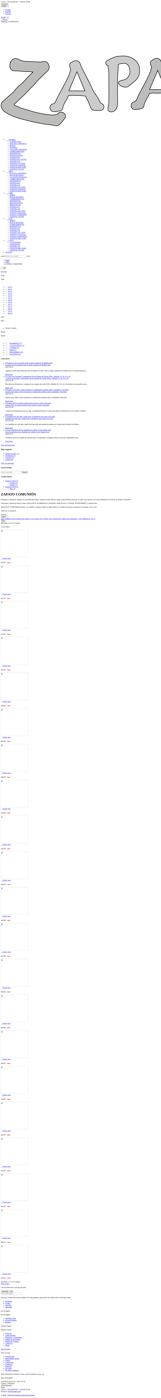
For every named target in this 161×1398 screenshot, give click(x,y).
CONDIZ (14, 348)
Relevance (21, 519)
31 (10, 293)
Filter (3, 521)
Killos (13, 350)
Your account (5, 1349)
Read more (9, 374)
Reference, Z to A (89, 519)
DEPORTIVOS (15, 153)
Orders (7, 1360)
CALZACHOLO (17, 346)
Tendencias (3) (10, 456)
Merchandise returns (12, 1358)
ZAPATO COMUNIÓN (18, 215)
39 (10, 311)
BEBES (12, 195)
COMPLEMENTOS (17, 151)
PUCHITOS (15, 354)
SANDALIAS (15, 157)
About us (8, 1333)
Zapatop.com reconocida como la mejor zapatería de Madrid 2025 (28, 365)
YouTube (8, 1305)
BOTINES (13, 148)
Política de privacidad (12, 1339)
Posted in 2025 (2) (11, 481)
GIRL (9, 193)
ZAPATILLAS (15, 161)
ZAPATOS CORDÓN (18, 165)
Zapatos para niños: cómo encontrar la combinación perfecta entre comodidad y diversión (36, 392)
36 (10, 304)
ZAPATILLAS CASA (17, 163)
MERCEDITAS (15, 205)
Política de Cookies (12, 1341)
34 (10, 300)
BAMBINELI (16, 343)
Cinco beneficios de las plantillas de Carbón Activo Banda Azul (27, 432)
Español (8, 10)
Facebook (8, 1301)
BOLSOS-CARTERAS (18, 144)
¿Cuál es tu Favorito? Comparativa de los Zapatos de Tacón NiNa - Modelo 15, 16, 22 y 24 (36, 378)
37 (10, 307)
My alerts (8, 1368)
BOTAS (12, 146)
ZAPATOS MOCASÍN (18, 167)
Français (8, 14)
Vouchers (8, 1366)
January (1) (13, 485)
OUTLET (8, 252)
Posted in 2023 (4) (11, 487)
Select (4, 517)
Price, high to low (64, 519)
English (8, 12)
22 (10, 289)
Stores (7, 1345)
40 (10, 313)
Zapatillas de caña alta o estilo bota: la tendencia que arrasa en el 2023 (29, 418)
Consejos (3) (9, 458)
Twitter (7, 1303)
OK (3, 268)
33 (10, 298)
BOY (9, 219)
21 (10, 287)
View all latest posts (8, 445)
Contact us (9, 1343)
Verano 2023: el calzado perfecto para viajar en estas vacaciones (27, 405)
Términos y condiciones (13, 1337)
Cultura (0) (9, 460)
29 (10, 291)
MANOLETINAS (16, 155)
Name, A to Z (30, 519)
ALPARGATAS (15, 142)
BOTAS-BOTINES (17, 175)
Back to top (6, 1284)
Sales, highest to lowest (9, 519)
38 (10, 309)
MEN (9, 171)
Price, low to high (51, 519)
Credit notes (9, 1362)
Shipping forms (10, 1318)
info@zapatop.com (14, 1391)
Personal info (9, 1356)
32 (10, 296)
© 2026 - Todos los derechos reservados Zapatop (18, 1395)
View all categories (7, 463)
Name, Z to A (40, 519)
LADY (9, 240)
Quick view (6, 558)
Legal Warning (10, 1335)
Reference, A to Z (76, 519)
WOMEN (10, 140)
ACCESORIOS (15, 242)
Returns (8, 1322)
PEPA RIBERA (16, 352)
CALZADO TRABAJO (18, 149)
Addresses (8, 1364)
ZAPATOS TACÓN (17, 169)
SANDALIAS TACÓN (18, 159)
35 (10, 302)
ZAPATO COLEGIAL (18, 213)
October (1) (14, 483)
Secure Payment (10, 1320)
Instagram (8, 1307)
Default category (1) (12, 454)
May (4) (12, 489)
